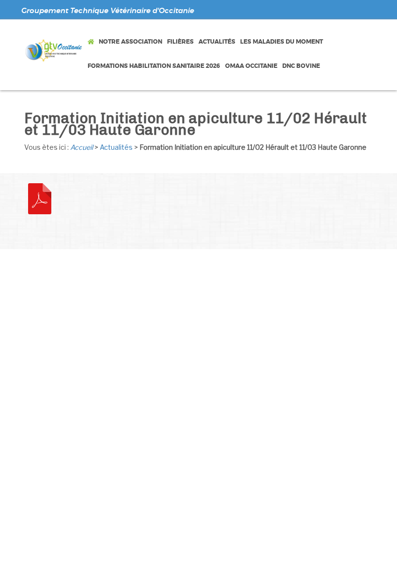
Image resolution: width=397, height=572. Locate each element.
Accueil (81, 147)
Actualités (116, 147)
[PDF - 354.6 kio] (39, 198)
